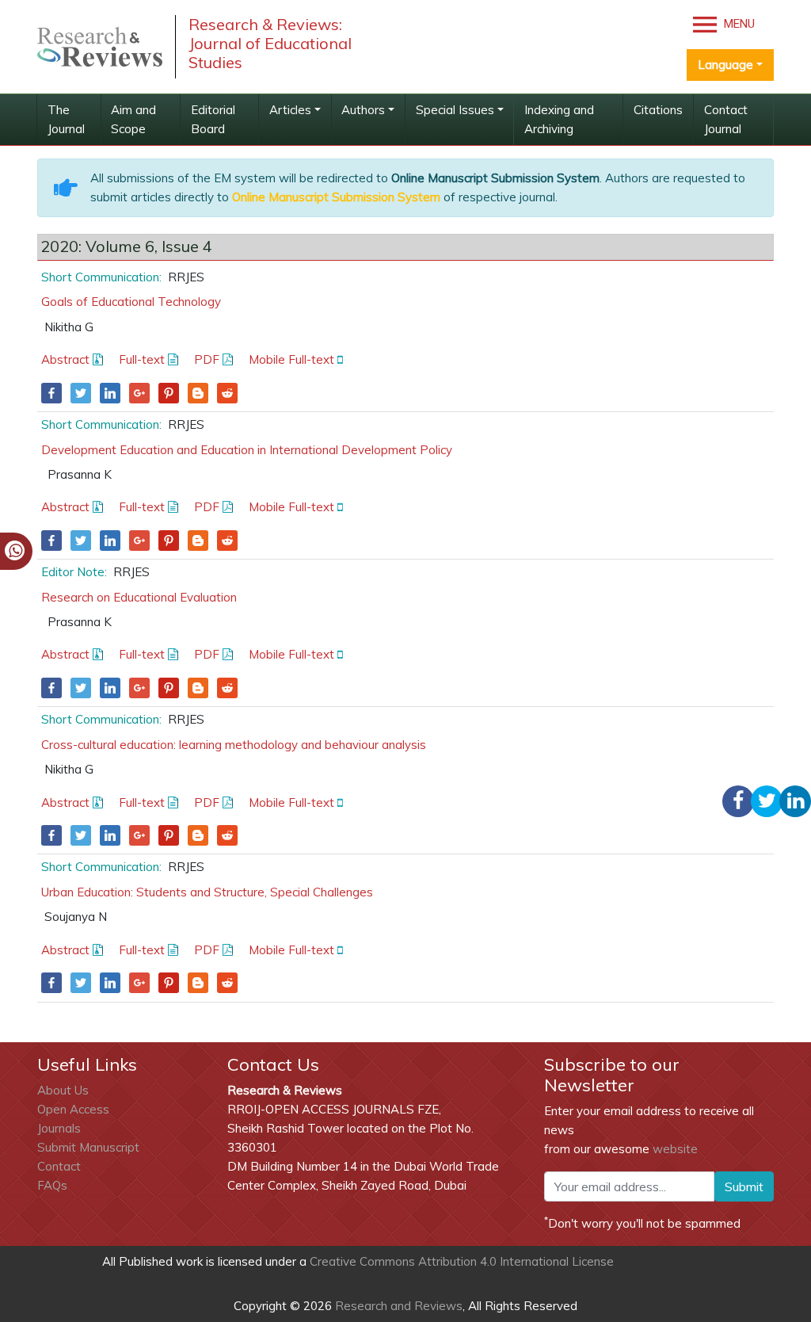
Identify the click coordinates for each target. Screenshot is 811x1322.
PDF (208, 359)
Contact (59, 1166)
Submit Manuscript (88, 1147)
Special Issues (455, 109)
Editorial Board (213, 119)
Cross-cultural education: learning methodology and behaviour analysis (233, 744)
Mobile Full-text (293, 359)
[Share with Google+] (139, 393)
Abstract (67, 359)
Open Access (73, 1109)
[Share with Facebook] (51, 393)
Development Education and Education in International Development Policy (246, 449)
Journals (59, 1128)
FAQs (52, 1185)
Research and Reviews (397, 1305)
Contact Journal (726, 119)
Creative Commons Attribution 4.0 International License (462, 1261)
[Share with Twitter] (80, 393)
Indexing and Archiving (559, 119)
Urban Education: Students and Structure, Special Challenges (207, 892)
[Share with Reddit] (227, 393)
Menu (738, 24)
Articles (290, 109)
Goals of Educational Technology (131, 301)
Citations (658, 109)
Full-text (143, 359)
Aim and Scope (133, 119)
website (675, 1148)
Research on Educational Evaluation (139, 597)
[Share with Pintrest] (168, 393)
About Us (63, 1090)
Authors (363, 109)
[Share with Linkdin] (110, 393)
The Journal (66, 119)
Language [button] (725, 64)
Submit (744, 1186)
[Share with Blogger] (198, 393)
